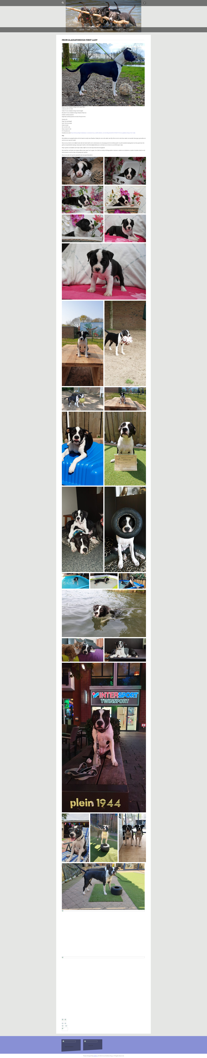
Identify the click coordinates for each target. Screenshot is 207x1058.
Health (118, 29)
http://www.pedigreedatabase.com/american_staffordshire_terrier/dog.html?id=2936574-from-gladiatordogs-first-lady (103, 133)
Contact (131, 29)
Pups (102, 29)
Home (75, 29)
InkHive (95, 1056)
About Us (81, 29)
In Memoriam (110, 29)
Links (124, 29)
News (88, 29)
